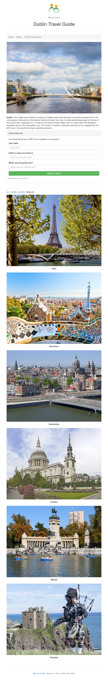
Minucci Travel (39, 673)
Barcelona (54, 346)
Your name (13, 143)
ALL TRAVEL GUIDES (16, 192)
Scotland (54, 657)
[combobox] (54, 167)
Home (11, 37)
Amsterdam (54, 424)
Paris (54, 268)
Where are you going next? (21, 162)
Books (19, 37)
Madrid (54, 579)
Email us (50, 673)
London (54, 502)
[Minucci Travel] (54, 9)
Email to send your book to (21, 153)
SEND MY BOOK (54, 173)
